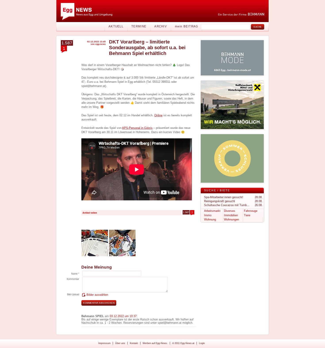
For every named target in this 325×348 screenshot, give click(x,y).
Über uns (120, 343)
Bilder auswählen (97, 294)
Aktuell (116, 26)
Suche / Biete (217, 190)
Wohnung (210, 219)
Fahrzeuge (250, 211)
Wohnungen (231, 219)
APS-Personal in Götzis (137, 128)
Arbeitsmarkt (212, 211)
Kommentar (73, 279)
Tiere (247, 215)
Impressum (104, 343)
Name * (75, 273)
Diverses (229, 211)
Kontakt (134, 343)
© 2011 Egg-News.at (183, 343)
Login (202, 343)
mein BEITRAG (186, 26)
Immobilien (231, 215)
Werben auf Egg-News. (155, 343)
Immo (207, 215)
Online (158, 115)
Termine (138, 26)
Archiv (160, 26)
